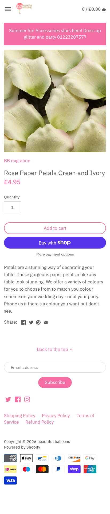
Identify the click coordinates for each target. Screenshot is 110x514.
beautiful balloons (53, 441)
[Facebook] (18, 399)
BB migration (17, 161)
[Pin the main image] (38, 321)
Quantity (11, 196)
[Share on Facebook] (23, 321)
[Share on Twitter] (31, 321)
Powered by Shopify (22, 447)
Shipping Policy (19, 416)
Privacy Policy (56, 416)
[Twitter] (8, 399)
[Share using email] (46, 321)
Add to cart (55, 228)
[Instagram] (27, 399)
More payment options (55, 254)
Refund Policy (39, 422)
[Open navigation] (8, 9)
